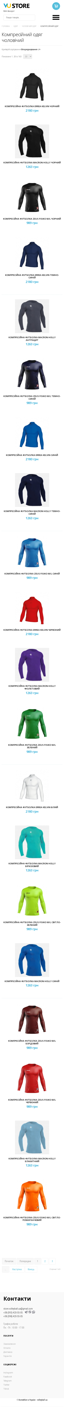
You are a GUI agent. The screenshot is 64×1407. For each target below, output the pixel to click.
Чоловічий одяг (29, 26)
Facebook (7, 1376)
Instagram (8, 1372)
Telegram (7, 1380)
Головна (6, 26)
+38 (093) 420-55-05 (13, 1312)
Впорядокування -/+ (30, 49)
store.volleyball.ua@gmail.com (18, 1308)
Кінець (31, 1269)
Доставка (7, 1352)
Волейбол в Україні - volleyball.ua (33, 1400)
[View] (33, 91)
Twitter (6, 1385)
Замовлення (9, 1344)
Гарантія (7, 1356)
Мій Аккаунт (9, 11)
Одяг (15, 26)
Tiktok (6, 1389)
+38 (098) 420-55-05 (13, 1316)
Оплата (6, 1348)
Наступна (17, 1269)
